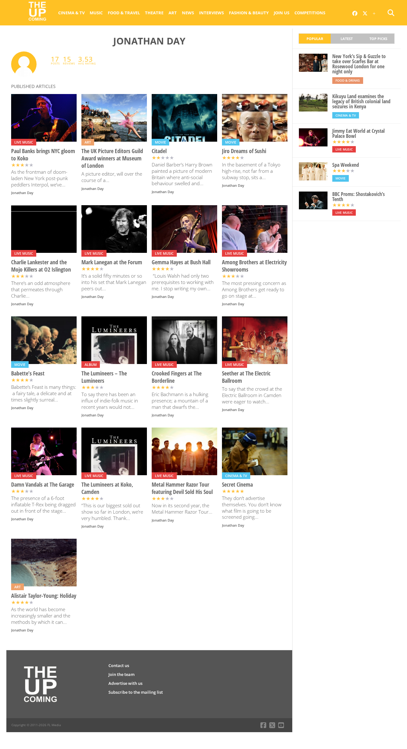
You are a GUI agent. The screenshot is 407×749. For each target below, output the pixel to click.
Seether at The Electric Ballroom (246, 377)
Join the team (121, 674)
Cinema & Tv (71, 13)
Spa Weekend (345, 164)
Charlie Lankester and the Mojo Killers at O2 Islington (41, 266)
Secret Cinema (237, 484)
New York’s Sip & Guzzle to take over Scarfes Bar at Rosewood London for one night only (359, 64)
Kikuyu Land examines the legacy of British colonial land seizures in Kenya (361, 101)
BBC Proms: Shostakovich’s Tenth (358, 197)
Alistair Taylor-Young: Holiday (43, 595)
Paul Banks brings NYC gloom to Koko (43, 154)
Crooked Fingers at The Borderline (177, 377)
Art (173, 13)
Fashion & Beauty (249, 13)
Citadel (159, 151)
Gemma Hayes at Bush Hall (181, 262)
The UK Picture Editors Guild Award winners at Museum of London (112, 158)
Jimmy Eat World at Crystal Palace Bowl (358, 133)
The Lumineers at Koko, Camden (107, 488)
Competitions (309, 13)
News (188, 13)
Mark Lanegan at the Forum (111, 262)
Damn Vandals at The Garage (42, 484)
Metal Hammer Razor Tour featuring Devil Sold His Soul (182, 488)
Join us (281, 13)
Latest (347, 38)
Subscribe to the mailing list (135, 692)
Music (96, 13)
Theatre (154, 13)
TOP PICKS (378, 38)
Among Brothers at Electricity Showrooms (254, 266)
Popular (315, 38)
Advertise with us (125, 683)
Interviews (211, 13)
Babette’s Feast (28, 373)
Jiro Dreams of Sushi (244, 151)
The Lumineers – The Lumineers (104, 377)
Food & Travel (124, 13)
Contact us (118, 665)
